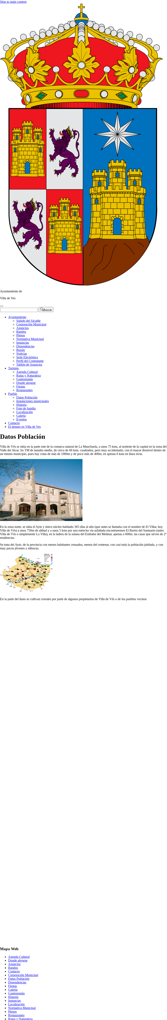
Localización (24, 412)
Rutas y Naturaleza (28, 375)
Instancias (22, 342)
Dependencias (25, 346)
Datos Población (26, 397)
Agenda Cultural (27, 372)
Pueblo (12, 393)
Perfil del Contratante (30, 361)
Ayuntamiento (17, 317)
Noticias (21, 353)
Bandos (21, 331)
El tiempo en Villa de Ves (24, 426)
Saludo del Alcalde (28, 320)
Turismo (13, 368)
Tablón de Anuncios (29, 364)
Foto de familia (26, 408)
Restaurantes (24, 390)
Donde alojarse (26, 383)
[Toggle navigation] (1, 306)
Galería (21, 415)
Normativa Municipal (30, 339)
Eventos (21, 419)
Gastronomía (24, 379)
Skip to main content (13, 1)
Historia (21, 404)
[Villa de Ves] (81, 284)
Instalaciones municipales (32, 401)
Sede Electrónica (27, 357)
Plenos (20, 335)
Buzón (20, 350)
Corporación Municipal (31, 324)
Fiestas (20, 386)
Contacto (14, 423)
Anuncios (22, 328)
